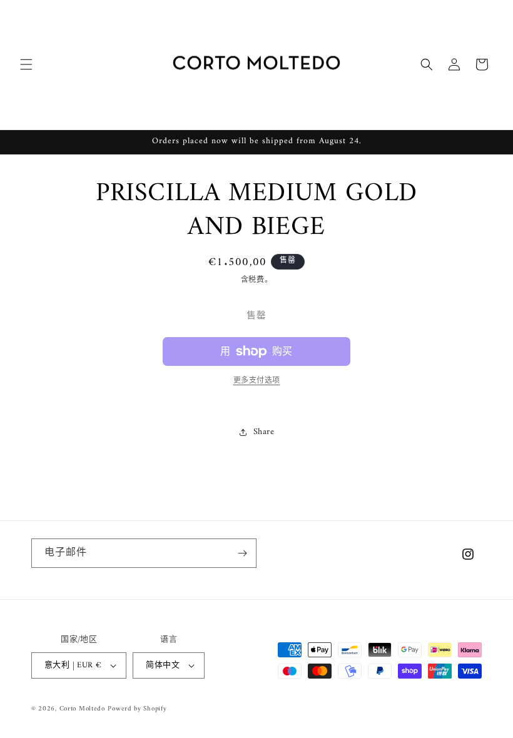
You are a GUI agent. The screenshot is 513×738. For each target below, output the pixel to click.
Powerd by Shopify (137, 709)
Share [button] (264, 432)
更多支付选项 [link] (256, 381)
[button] (26, 64)
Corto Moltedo (82, 709)
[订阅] (242, 553)
